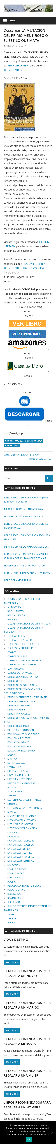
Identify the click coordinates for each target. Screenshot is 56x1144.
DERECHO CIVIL (15, 680)
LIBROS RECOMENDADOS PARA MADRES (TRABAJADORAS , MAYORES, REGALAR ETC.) (26, 556)
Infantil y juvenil (15, 791)
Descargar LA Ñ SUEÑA (39, 458)
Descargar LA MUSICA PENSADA (22, 454)
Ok (28, 1139)
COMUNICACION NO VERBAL (22, 664)
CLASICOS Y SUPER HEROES (22, 648)
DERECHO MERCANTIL (19, 705)
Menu (13, 20)
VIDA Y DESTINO (16, 939)
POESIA (11, 881)
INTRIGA (11, 795)
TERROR (11, 918)
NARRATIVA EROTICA (18, 848)
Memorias (12, 832)
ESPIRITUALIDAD (16, 762)
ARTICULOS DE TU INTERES (20, 930)
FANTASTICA (14, 767)
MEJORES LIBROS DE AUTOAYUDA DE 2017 (26, 546)
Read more (12, 962)
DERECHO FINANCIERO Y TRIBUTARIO (27, 697)
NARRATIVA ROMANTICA (20, 861)
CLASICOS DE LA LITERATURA (23, 644)
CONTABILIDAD (15, 668)
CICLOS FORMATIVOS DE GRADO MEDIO (29, 623)
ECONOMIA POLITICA (18, 738)
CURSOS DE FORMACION (20, 672)
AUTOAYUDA (14, 607)
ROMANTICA (14, 898)
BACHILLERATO (15, 611)
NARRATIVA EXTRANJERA (20, 857)
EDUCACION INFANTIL (19, 742)
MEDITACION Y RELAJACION (22, 828)
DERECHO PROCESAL (18, 713)
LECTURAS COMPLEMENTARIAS (24, 799)
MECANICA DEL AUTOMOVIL (22, 820)
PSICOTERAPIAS (16, 889)
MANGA (11, 811)
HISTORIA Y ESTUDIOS (19, 779)
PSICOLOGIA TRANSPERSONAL (24, 885)
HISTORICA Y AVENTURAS (21, 783)
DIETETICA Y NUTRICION (20, 730)
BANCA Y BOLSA (16, 615)
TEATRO (11, 914)
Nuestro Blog (14, 877)
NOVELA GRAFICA (16, 869)
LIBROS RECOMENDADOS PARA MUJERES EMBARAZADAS (26, 525)
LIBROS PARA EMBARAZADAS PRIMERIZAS (27, 572)
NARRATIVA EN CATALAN (20, 840)
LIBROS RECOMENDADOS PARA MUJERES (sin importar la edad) (26, 499)
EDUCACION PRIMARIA (19, 746)
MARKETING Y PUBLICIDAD (21, 816)
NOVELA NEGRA (15, 873)
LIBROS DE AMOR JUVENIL (18, 580)
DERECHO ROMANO (18, 725)
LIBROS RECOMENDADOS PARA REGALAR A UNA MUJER (27, 537)
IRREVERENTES (12, 69)
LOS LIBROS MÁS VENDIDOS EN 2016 (23, 516)
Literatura (12, 803)
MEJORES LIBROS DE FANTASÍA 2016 (23, 509)
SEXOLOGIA (13, 902)
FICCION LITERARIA (16, 45)
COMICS (11, 652)
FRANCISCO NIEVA (18, 65)
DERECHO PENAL (16, 709)
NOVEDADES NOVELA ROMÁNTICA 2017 (25, 565)
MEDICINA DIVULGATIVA (20, 824)
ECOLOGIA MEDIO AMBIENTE (23, 734)
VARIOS (11, 922)
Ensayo (11, 754)
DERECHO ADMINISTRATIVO (22, 676)
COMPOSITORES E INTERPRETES (25, 660)
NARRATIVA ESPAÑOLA (19, 852)
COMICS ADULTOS (17, 656)
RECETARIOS (14, 893)
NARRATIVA (13, 836)
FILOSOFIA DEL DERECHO (20, 775)
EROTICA (12, 758)
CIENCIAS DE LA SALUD (19, 640)
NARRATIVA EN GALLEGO (20, 844)
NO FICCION (13, 865)
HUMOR (11, 787)
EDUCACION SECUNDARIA (21, 750)
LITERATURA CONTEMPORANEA (24, 807)
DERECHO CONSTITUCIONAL (22, 685)
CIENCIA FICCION (16, 635)
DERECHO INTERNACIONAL (21, 701)
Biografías (12, 619)
